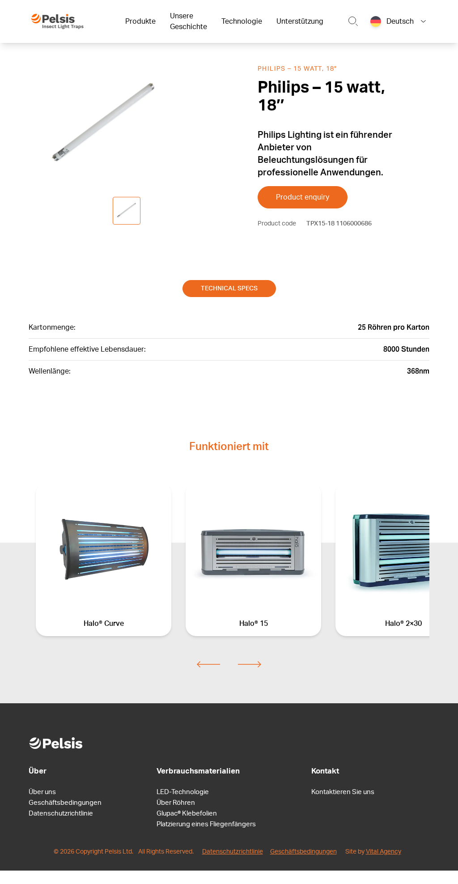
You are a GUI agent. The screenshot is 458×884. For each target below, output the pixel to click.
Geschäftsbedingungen (65, 802)
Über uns (42, 792)
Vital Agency (383, 852)
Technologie (241, 21)
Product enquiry (302, 197)
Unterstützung (299, 21)
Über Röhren (176, 802)
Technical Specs (229, 288)
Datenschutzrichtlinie (61, 813)
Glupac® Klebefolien (187, 813)
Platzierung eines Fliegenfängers (206, 824)
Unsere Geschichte (188, 21)
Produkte (140, 21)
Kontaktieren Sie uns (342, 792)
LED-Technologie (183, 792)
